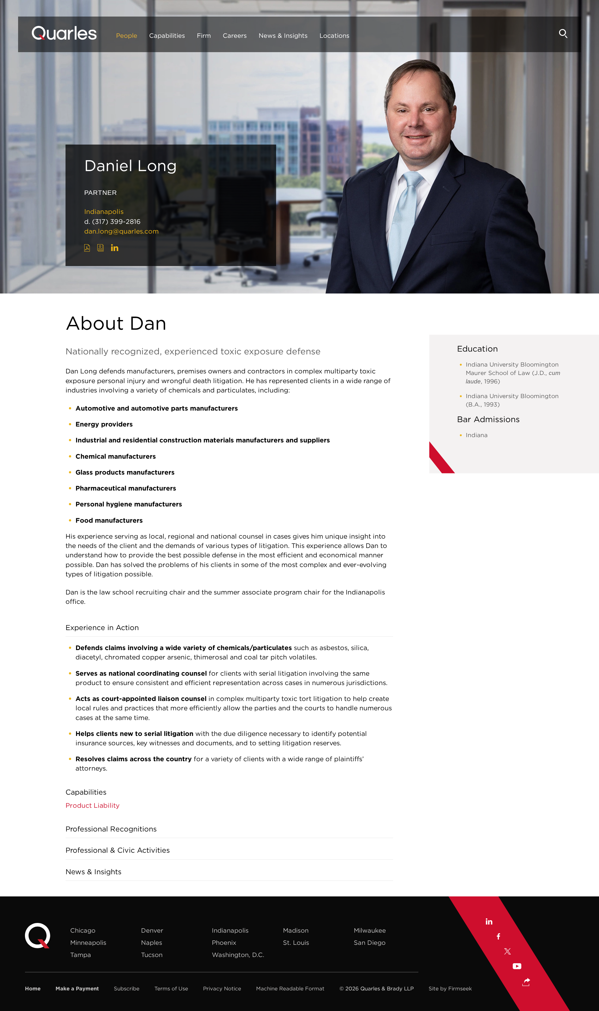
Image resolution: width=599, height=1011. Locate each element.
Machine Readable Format (290, 988)
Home (33, 988)
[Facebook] (498, 937)
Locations (334, 35)
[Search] (563, 33)
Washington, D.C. (238, 955)
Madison (296, 930)
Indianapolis (104, 211)
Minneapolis (88, 942)
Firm (204, 35)
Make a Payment (77, 988)
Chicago (82, 930)
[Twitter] (507, 952)
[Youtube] (517, 967)
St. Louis (296, 942)
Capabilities (167, 35)
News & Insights (283, 35)
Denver (152, 930)
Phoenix (224, 942)
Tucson (152, 955)
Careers (235, 35)
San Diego (370, 942)
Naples (151, 942)
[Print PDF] (87, 248)
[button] (526, 983)
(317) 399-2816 (116, 221)
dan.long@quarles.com (121, 231)
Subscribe (126, 988)
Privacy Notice (222, 988)
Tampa (80, 955)
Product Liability (92, 805)
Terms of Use (171, 988)
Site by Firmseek (450, 988)
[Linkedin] (488, 922)
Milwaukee (370, 930)
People (126, 35)
